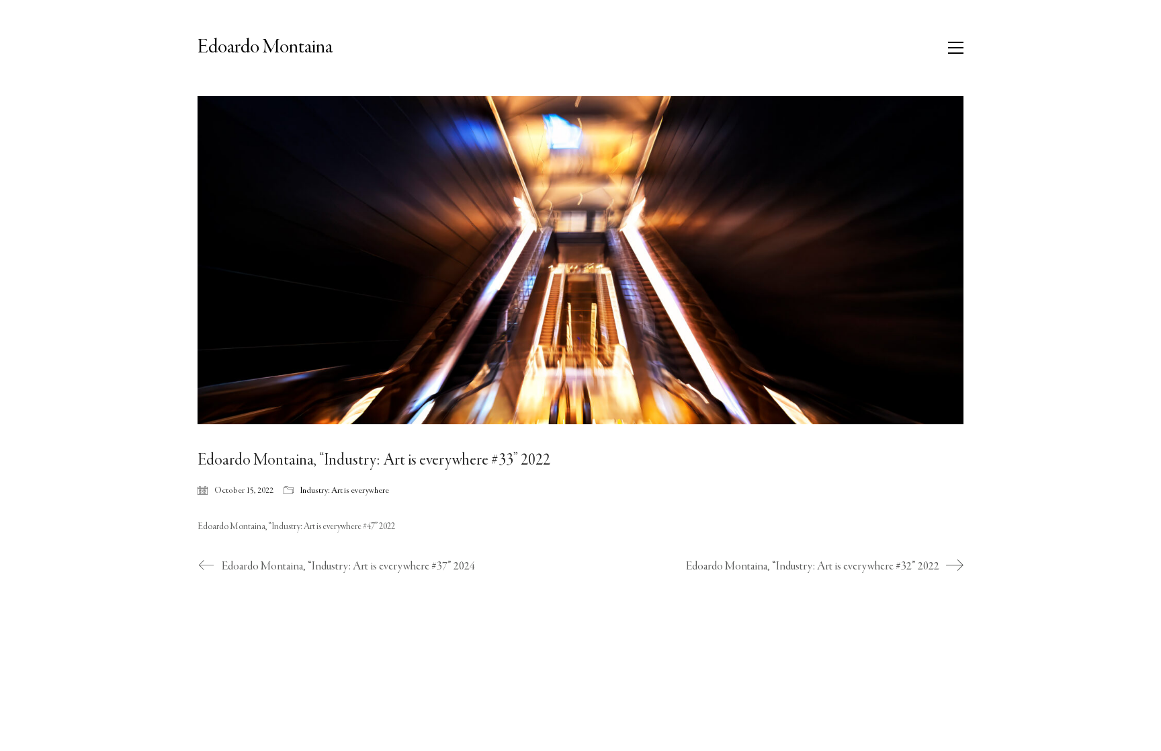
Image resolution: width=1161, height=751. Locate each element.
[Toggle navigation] (955, 47)
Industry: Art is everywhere (344, 491)
